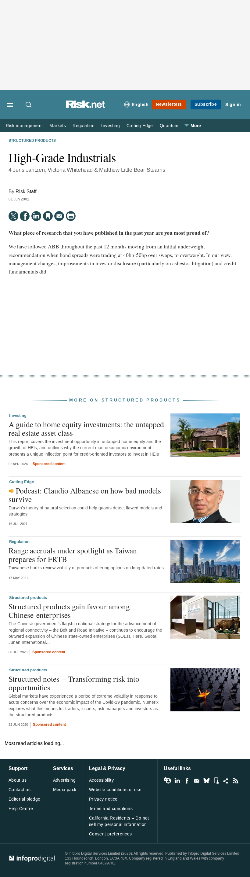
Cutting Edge (140, 125)
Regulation (84, 125)
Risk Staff (26, 191)
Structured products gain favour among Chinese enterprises (69, 610)
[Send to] (59, 216)
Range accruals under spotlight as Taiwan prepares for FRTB (73, 554)
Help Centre (21, 809)
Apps (216, 780)
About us (18, 780)
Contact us (19, 790)
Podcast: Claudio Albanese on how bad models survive (85, 494)
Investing (110, 125)
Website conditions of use (115, 790)
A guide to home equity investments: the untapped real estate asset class (86, 428)
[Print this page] (71, 216)
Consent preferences (110, 834)
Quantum (169, 125)
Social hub (226, 780)
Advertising (64, 780)
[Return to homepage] (85, 106)
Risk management (24, 125)
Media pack (65, 790)
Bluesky (206, 780)
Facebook (187, 780)
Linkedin (177, 780)
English (140, 104)
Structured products (32, 140)
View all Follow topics (167, 780)
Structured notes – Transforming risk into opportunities (74, 683)
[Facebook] (25, 216)
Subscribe (206, 104)
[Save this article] (48, 216)
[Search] (29, 105)
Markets (57, 125)
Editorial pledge (25, 799)
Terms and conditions (111, 809)
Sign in (233, 104)
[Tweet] (13, 216)
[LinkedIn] (36, 216)
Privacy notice (103, 799)
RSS (235, 780)
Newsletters (169, 104)
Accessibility (101, 780)
